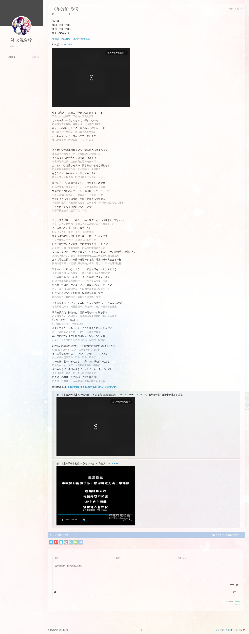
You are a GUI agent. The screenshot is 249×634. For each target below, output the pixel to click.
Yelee (228, 630)
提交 (234, 592)
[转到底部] (247, 407)
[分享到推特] (51, 542)
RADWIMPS (78, 14)
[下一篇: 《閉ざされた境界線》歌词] (45, 407)
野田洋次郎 (104, 14)
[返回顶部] (247, 395)
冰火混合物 (21, 40)
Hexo (217, 630)
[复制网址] (66, 542)
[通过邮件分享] (71, 542)
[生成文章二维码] (75, 542)
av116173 (141, 394)
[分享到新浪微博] (56, 542)
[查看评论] (247, 401)
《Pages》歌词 (61, 534)
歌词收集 (60, 14)
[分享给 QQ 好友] (61, 542)
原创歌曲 (91, 14)
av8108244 (67, 44)
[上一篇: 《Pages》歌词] (45, 395)
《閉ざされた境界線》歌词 (225, 534)
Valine (238, 601)
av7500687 (113, 463)
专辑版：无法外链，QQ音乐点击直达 (71, 38)
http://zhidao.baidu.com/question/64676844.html (92, 386)
